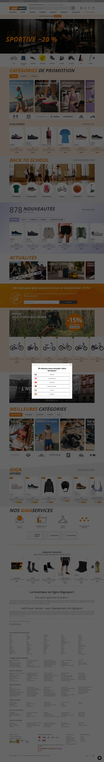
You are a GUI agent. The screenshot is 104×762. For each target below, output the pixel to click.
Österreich (52, 378)
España (52, 394)
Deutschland (52, 386)
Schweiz (52, 382)
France (52, 374)
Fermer (70, 364)
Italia (52, 390)
